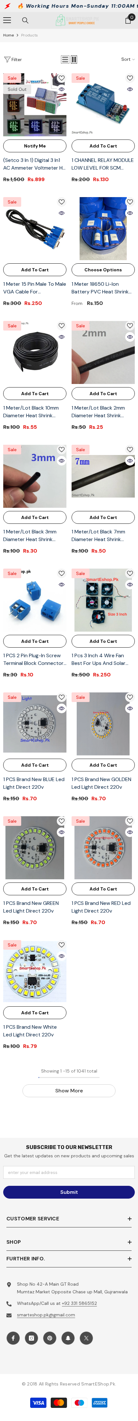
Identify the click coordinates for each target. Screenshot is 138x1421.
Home (8, 35)
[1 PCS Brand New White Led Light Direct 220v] (34, 971)
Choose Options (103, 270)
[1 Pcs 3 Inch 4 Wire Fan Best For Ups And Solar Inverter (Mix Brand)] (103, 600)
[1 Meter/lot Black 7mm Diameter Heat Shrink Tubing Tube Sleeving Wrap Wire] (103, 476)
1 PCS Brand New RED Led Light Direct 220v (101, 907)
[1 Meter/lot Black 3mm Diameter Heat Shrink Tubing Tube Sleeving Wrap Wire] (34, 476)
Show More (69, 1090)
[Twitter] (86, 1338)
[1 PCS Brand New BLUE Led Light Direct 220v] (34, 723)
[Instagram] (31, 1338)
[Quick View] (61, 89)
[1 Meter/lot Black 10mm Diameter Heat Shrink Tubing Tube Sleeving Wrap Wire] (34, 352)
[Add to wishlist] (61, 78)
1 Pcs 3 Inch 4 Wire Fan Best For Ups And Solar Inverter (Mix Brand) (98, 659)
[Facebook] (13, 1338)
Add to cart (103, 146)
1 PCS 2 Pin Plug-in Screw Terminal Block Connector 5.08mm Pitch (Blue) (33, 659)
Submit (69, 1192)
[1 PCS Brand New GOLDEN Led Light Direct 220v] (103, 723)
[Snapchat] (68, 1338)
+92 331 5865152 (79, 1303)
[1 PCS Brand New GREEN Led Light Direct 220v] (34, 847)
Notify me (35, 146)
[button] (65, 59)
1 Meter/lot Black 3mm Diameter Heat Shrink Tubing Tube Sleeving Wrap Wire (34, 535)
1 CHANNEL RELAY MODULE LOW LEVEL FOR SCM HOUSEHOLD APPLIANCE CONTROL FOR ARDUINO (103, 164)
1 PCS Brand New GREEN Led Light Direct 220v (31, 907)
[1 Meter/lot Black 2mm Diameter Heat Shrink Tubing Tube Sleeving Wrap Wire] (103, 352)
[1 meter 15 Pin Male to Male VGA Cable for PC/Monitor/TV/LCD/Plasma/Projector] (34, 228)
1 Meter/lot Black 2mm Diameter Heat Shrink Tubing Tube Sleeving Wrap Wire (103, 411)
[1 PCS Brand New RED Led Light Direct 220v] (103, 847)
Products (29, 35)
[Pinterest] (49, 1338)
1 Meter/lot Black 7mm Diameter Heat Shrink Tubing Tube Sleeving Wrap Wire (103, 535)
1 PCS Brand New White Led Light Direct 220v (30, 1031)
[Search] (25, 20)
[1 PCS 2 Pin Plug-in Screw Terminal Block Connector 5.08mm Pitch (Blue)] (34, 600)
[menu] (7, 20)
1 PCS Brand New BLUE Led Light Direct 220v (34, 783)
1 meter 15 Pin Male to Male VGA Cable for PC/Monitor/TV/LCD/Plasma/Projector (34, 288)
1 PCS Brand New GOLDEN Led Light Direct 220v (101, 783)
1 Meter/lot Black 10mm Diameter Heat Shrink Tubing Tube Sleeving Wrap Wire (34, 411)
